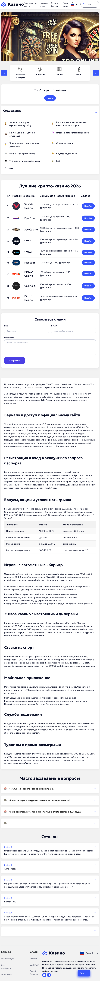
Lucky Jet (34, 964)
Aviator (33, 958)
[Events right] (96, 73)
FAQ (58, 161)
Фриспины (6, 974)
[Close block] (96, 112)
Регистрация (7, 958)
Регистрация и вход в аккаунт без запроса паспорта (71, 124)
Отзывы (9, 168)
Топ (82, 973)
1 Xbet (28, 252)
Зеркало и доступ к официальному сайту (20, 124)
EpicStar (29, 218)
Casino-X (30, 286)
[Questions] (50, 823)
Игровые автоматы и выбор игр (72, 132)
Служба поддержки (66, 153)
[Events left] (4, 73)
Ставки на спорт (64, 143)
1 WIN (28, 241)
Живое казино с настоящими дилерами (24, 145)
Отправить (15, 360)
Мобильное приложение (22, 153)
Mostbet (29, 262)
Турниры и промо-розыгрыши (24, 161)
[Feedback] (50, 931)
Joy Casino (31, 229)
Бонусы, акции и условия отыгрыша (22, 134)
